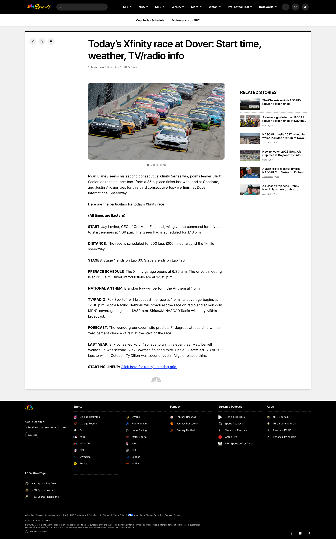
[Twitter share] (42, 41)
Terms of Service (173, 515)
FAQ (66, 515)
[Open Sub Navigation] (131, 7)
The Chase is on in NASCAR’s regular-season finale (281, 101)
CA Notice (158, 515)
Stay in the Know (35, 421)
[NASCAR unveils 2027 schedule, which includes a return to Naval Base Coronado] (250, 138)
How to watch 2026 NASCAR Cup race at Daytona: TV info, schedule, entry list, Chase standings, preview (281, 153)
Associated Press (270, 142)
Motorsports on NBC (186, 20)
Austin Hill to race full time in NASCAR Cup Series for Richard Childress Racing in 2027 (283, 170)
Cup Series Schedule (150, 20)
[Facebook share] (32, 41)
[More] (285, 7)
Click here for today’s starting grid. (149, 367)
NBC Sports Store (78, 515)
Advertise (29, 515)
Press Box (93, 515)
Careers (39, 515)
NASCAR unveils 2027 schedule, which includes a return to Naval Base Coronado (283, 136)
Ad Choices (105, 515)
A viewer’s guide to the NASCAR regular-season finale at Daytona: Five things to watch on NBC (284, 118)
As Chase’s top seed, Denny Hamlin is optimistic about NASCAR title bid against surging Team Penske (284, 187)
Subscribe (32, 435)
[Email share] (51, 41)
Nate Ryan (267, 125)
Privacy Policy (119, 515)
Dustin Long (97, 67)
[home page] (39, 7)
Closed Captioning (53, 515)
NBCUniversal (43, 520)
